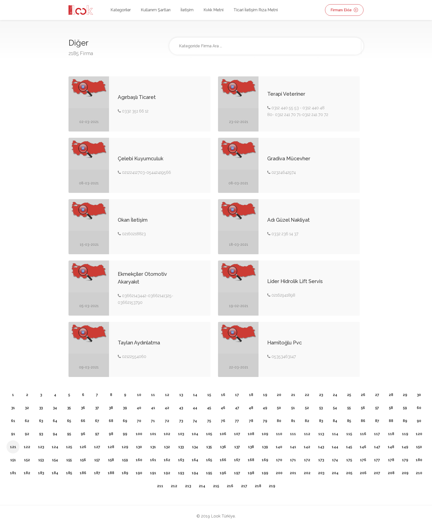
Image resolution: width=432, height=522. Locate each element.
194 (195, 473)
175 (349, 460)
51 (293, 408)
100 (139, 434)
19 (265, 395)
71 (153, 421)
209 (405, 473)
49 (265, 408)
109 (265, 434)
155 (69, 460)
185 (69, 473)
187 (97, 473)
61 (13, 421)
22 (307, 395)
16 (223, 395)
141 (293, 447)
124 (55, 447)
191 (153, 473)
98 (111, 434)
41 (153, 408)
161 (153, 460)
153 (41, 460)
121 (13, 447)
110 (279, 434)
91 (13, 434)
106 (223, 434)
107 (237, 434)
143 (321, 447)
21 (293, 395)
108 (251, 434)
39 (125, 408)
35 (69, 408)
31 (13, 408)
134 (195, 447)
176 (363, 460)
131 (153, 447)
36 (83, 408)
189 (125, 473)
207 (377, 473)
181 (13, 473)
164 (195, 460)
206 (363, 473)
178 (391, 460)
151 (13, 460)
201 (293, 473)
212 (174, 486)
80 (279, 421)
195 (209, 473)
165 (209, 460)
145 (349, 447)
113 (321, 434)
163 (181, 460)
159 (125, 460)
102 (167, 434)
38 (111, 408)
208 (391, 473)
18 (251, 395)
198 (251, 473)
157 (97, 460)
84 (335, 421)
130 (139, 447)
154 (55, 460)
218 (258, 486)
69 (125, 421)
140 (279, 447)
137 (237, 447)
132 (167, 447)
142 (307, 447)
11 (153, 395)
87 (377, 421)
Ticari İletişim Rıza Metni (256, 10)
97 (97, 434)
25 (349, 395)
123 (41, 447)
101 (153, 434)
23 (321, 395)
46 (223, 408)
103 (181, 434)
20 (279, 395)
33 (41, 408)
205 (349, 473)
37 (97, 408)
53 (321, 408)
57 (377, 408)
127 (97, 447)
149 (405, 447)
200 (279, 473)
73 (181, 421)
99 (125, 434)
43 (181, 408)
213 (188, 486)
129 (125, 447)
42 (167, 408)
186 (83, 473)
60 (419, 408)
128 (111, 447)
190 (139, 473)
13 (181, 395)
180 (419, 460)
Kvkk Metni (214, 10)
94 (55, 434)
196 (223, 473)
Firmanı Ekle (341, 10)
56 (363, 408)
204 (335, 473)
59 (405, 408)
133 (181, 447)
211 (160, 486)
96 (83, 434)
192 (167, 473)
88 (391, 421)
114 (335, 434)
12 (167, 395)
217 (244, 486)
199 (265, 473)
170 (279, 460)
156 (83, 460)
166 (223, 460)
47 (237, 408)
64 (55, 421)
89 (405, 421)
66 (83, 421)
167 (237, 460)
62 (27, 421)
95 (69, 434)
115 (349, 434)
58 (391, 408)
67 (97, 421)
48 (251, 408)
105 (209, 434)
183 (41, 473)
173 (321, 460)
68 (111, 421)
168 (251, 460)
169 (265, 460)
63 (41, 421)
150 (419, 447)
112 (307, 434)
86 (363, 421)
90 (419, 421)
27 (377, 395)
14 (195, 395)
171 (293, 460)
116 (363, 434)
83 (321, 421)
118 (391, 434)
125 (69, 447)
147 (377, 447)
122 (27, 447)
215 (216, 486)
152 (27, 460)
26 (363, 395)
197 (237, 473)
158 (111, 460)
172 (307, 460)
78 (251, 421)
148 (391, 447)
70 (139, 421)
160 (139, 460)
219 (272, 486)
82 (307, 421)
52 (307, 408)
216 (230, 486)
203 (321, 473)
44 (195, 408)
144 (335, 447)
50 (279, 408)
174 (335, 460)
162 (167, 460)
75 (209, 421)
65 (69, 421)
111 (293, 434)
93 (41, 434)
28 (391, 395)
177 (377, 460)
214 (202, 486)
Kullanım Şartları (155, 10)
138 (251, 447)
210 (419, 473)
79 (265, 421)
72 (167, 421)
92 (27, 434)
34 (55, 408)
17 (237, 395)
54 (335, 408)
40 (139, 408)
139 (265, 447)
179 (405, 460)
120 (419, 434)
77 (237, 421)
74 (195, 421)
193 (181, 473)
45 (209, 408)
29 (405, 395)
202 (307, 473)
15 (209, 395)
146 (363, 447)
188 (111, 473)
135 (209, 447)
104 (195, 434)
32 (27, 408)
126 (83, 447)
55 (349, 408)
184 (55, 473)
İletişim (187, 10)
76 (223, 421)
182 (27, 473)
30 (419, 395)
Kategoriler (120, 10)
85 (349, 421)
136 (223, 447)
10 (139, 395)
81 (293, 421)
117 (377, 434)
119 (405, 434)
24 (335, 395)
